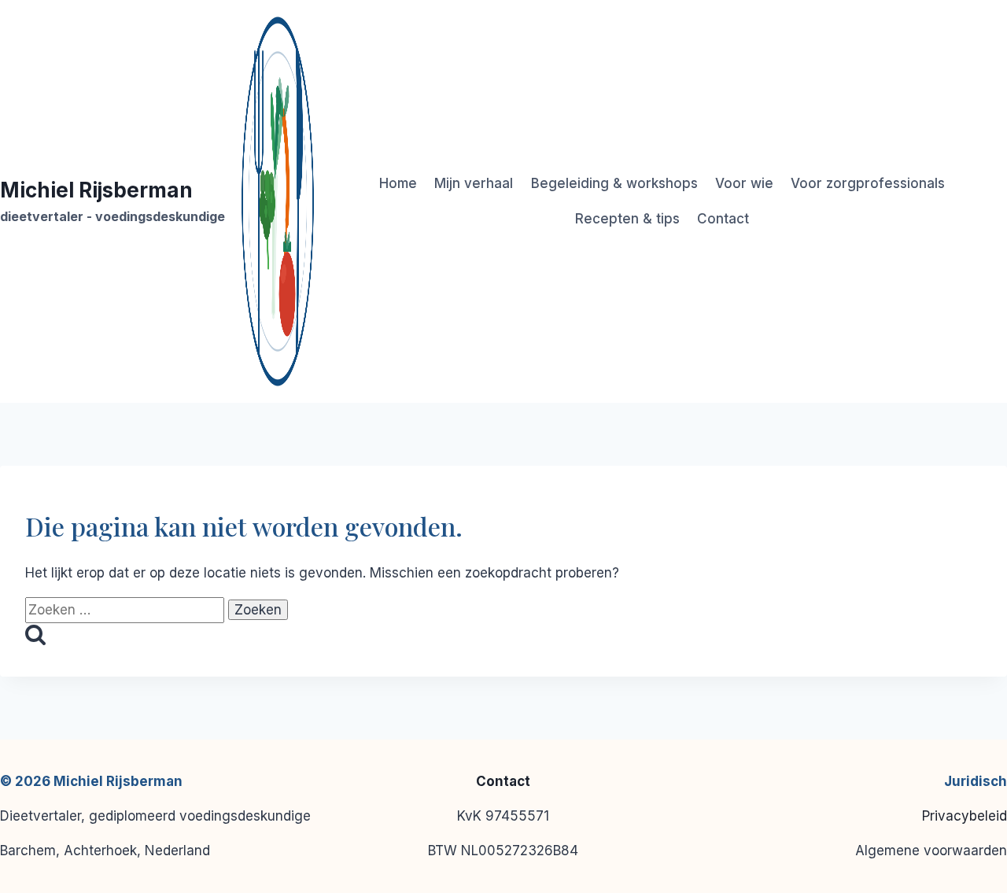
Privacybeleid (964, 816)
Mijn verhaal (473, 183)
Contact (723, 219)
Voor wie (744, 183)
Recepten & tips (627, 219)
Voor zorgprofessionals (868, 183)
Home (398, 183)
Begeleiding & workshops (614, 183)
